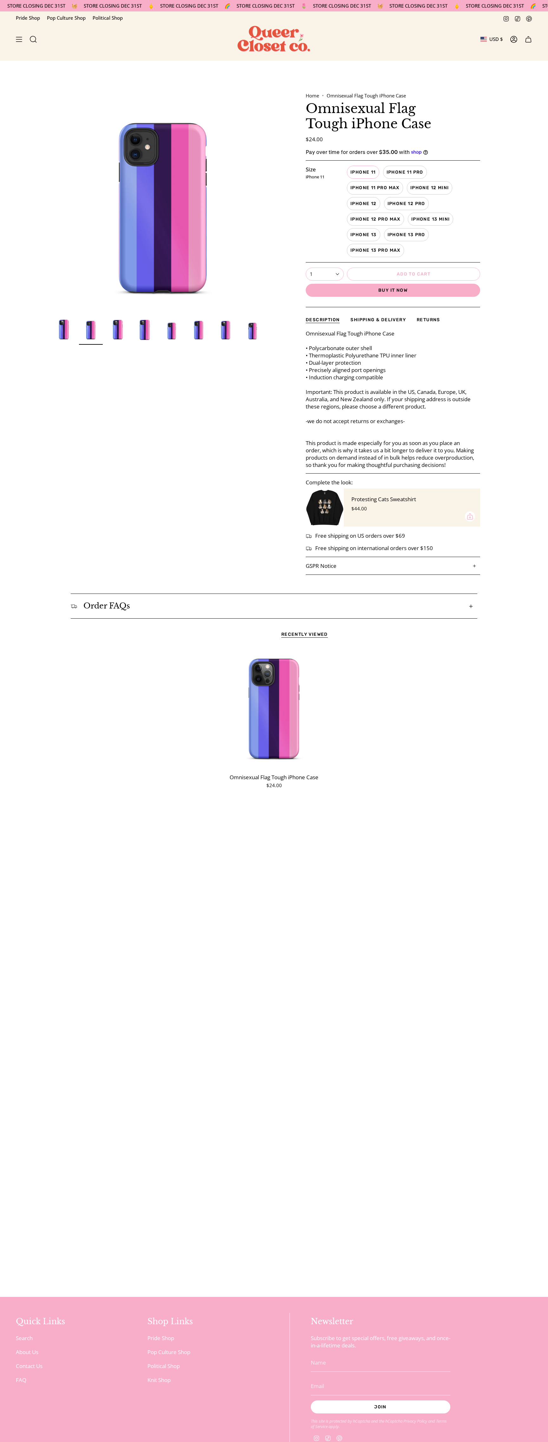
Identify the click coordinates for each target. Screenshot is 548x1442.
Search (24, 1338)
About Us (27, 1352)
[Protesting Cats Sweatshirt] (325, 507)
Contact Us (29, 1366)
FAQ (21, 1380)
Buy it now (393, 290)
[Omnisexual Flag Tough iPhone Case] (274, 709)
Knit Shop (159, 1380)
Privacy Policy (415, 1421)
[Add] (470, 516)
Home (312, 95)
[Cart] (528, 39)
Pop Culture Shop (66, 18)
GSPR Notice (321, 565)
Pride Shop (28, 18)
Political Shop (108, 18)
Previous (52, 203)
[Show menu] (19, 39)
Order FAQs (106, 605)
